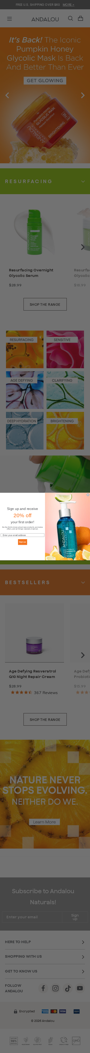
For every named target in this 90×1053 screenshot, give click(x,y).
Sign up (22, 542)
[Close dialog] (88, 495)
